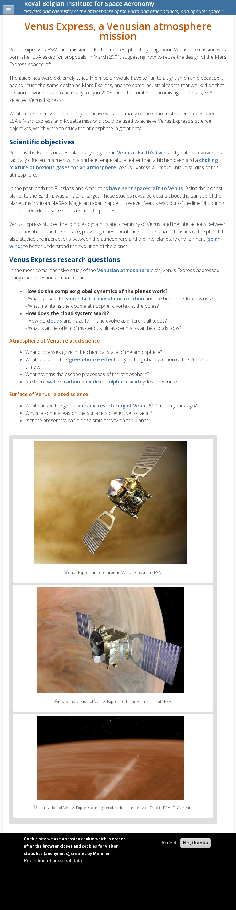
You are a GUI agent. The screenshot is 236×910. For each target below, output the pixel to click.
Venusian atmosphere (123, 270)
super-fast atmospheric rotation (105, 298)
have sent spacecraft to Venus (146, 188)
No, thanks (195, 842)
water (54, 381)
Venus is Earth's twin (142, 152)
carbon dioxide (81, 381)
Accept (168, 842)
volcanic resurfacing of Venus (112, 405)
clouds (54, 320)
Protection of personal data (53, 860)
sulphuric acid (122, 381)
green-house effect (92, 359)
